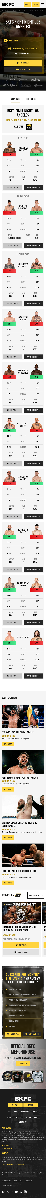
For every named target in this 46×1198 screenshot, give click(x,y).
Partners (25, 1111)
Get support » (21, 1164)
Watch (28, 1117)
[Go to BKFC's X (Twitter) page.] (7, 1191)
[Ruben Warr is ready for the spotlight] (23, 762)
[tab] (15, 99)
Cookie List (28, 1180)
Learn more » (6, 1145)
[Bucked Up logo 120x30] (10, 79)
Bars (10, 1111)
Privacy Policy (6, 1180)
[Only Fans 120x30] (10, 85)
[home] (8, 4)
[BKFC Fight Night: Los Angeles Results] (23, 855)
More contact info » (8, 1164)
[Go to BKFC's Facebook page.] (3, 1191)
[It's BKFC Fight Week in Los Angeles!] (23, 717)
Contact (35, 1111)
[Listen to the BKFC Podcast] (25, 1191)
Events (10, 1117)
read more (8, 744)
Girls (16, 1111)
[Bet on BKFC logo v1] (36, 79)
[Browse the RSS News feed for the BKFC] (20, 1191)
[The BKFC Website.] (23, 1099)
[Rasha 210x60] (39, 85)
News (36, 1117)
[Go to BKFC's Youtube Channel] (16, 1191)
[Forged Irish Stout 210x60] (23, 79)
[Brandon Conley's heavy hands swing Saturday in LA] (23, 807)
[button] (42, 4)
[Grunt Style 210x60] (26, 85)
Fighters (19, 1117)
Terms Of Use (17, 1180)
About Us (23, 1122)
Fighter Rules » (7, 1148)
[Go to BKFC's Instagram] (12, 1191)
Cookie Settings (7, 1185)
